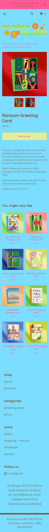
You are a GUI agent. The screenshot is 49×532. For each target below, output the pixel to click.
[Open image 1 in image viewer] (24, 74)
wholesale (11, 447)
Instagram (15, 473)
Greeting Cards (23, 47)
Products (10, 388)
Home (8, 381)
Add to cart (25, 136)
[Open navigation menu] (4, 13)
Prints (8, 414)
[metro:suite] (24, 30)
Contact (9, 454)
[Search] (31, 13)
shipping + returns (17, 441)
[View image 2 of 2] (30, 102)
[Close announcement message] (44, 4)
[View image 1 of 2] (19, 102)
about (8, 434)
